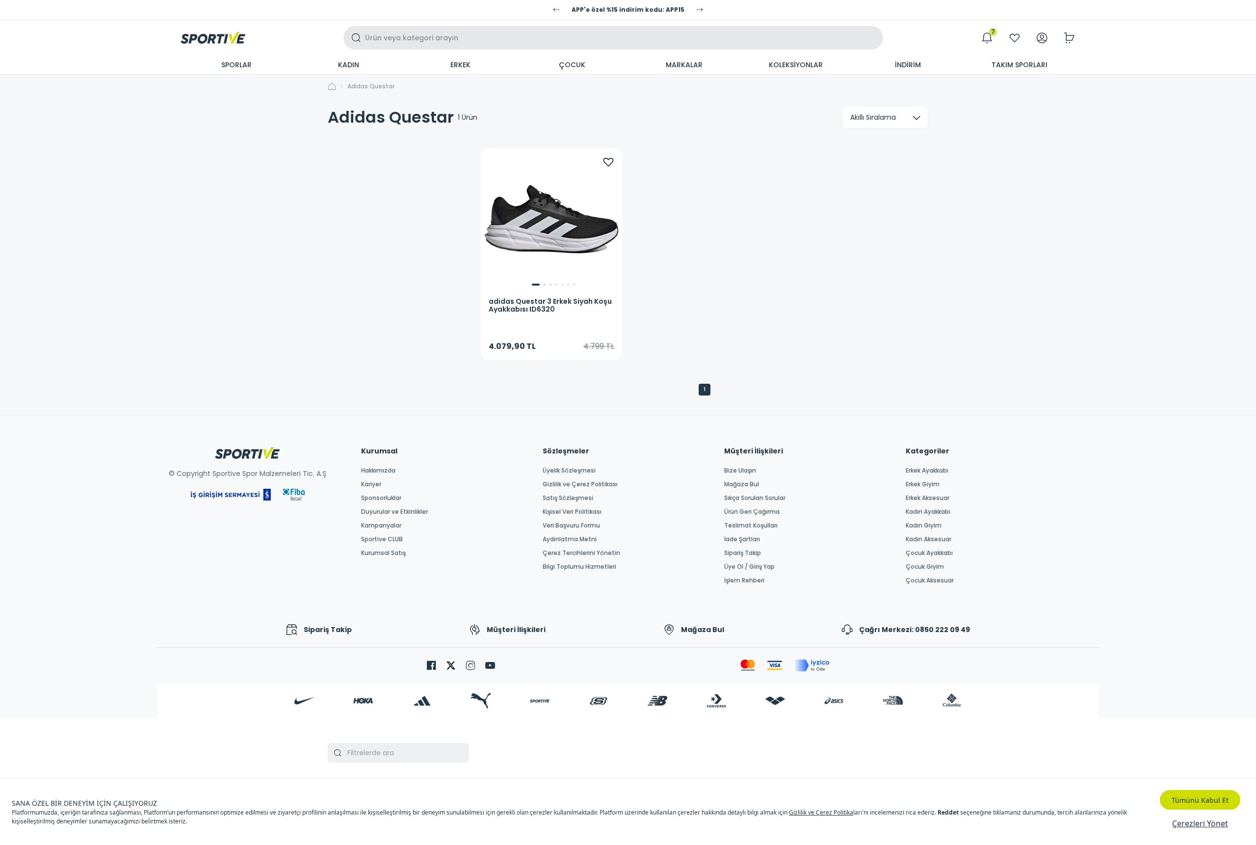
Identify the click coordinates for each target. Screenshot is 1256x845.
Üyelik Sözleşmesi (569, 471)
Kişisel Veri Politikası (572, 512)
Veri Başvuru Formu (571, 525)
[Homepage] (213, 38)
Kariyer (371, 484)
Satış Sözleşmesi (568, 498)
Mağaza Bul (741, 484)
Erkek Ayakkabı (927, 471)
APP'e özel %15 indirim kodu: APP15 (628, 10)
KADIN (348, 65)
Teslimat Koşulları (751, 525)
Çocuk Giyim (925, 567)
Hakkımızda (378, 471)
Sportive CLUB (382, 539)
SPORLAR (236, 65)
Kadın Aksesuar (928, 539)
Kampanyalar (381, 525)
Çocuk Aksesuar (930, 580)
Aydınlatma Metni (570, 539)
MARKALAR (684, 65)
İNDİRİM (908, 65)
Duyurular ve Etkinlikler (394, 512)
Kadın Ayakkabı (928, 512)
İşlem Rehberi (744, 580)
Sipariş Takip (742, 553)
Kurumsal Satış (383, 553)
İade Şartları (742, 539)
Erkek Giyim (923, 484)
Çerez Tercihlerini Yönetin (581, 553)
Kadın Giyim (924, 525)
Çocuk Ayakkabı (929, 553)
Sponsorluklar (381, 498)
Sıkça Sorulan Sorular (754, 498)
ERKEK (460, 65)
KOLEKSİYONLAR (796, 65)
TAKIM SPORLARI (1019, 65)
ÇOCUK (572, 65)
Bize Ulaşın (740, 471)
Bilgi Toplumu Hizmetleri (579, 567)
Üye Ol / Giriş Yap (749, 567)
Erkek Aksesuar (927, 498)
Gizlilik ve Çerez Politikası (580, 484)
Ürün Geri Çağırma (752, 512)
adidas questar (370, 86)
